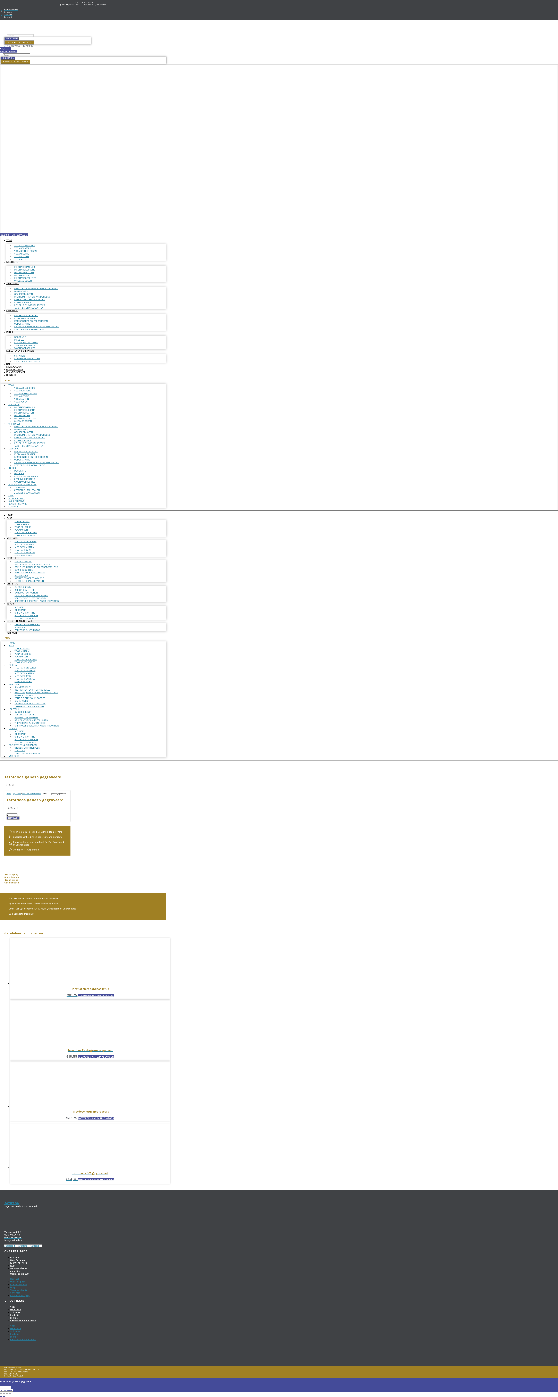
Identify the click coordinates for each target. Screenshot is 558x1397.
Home (10, 515)
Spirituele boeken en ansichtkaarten (37, 601)
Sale (9, 364)
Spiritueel (12, 283)
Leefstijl (12, 310)
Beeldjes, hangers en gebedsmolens (36, 288)
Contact (11, 375)
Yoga (9, 240)
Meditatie (12, 262)
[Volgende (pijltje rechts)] (4, 1396)
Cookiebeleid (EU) (19, 1273)
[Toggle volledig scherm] (4, 1393)
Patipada (11, 1203)
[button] (83, 380)
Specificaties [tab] (11, 877)
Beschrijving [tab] (11, 874)
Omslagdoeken (23, 280)
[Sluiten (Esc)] (10, 1393)
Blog (12, 1265)
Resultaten (12, 39)
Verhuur (12, 632)
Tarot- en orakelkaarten (29, 307)
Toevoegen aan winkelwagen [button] (96, 995)
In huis (10, 332)
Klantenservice (15, 372)
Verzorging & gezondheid (29, 329)
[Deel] (7, 1393)
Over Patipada (14, 369)
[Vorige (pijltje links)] (1, 1396)
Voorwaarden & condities (18, 1269)
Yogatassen (21, 259)
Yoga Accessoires (25, 535)
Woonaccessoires (24, 348)
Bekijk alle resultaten (19, 42)
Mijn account (14, 366)
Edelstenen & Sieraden (20, 350)
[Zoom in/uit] (1, 1393)
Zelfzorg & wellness (27, 361)
